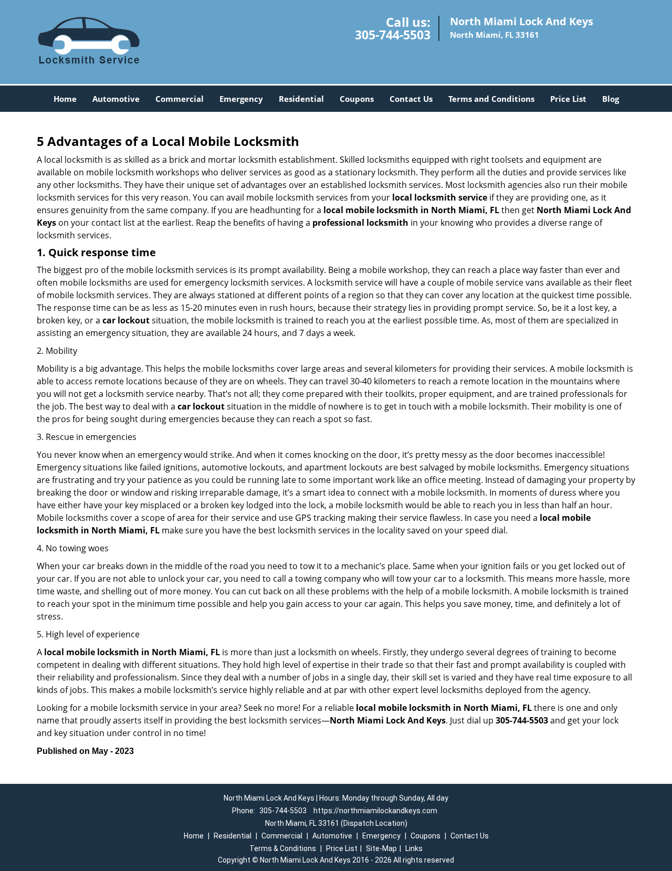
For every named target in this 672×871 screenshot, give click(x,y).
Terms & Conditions (282, 848)
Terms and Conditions (491, 98)
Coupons (357, 98)
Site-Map (381, 848)
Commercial (179, 98)
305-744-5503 (392, 34)
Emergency (241, 98)
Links (414, 848)
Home (65, 98)
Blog (610, 98)
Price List (568, 98)
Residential (301, 98)
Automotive (116, 98)
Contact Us (411, 98)
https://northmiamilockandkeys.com (375, 810)
